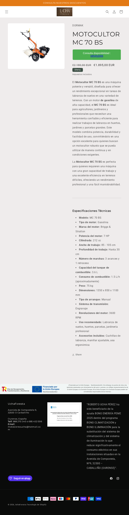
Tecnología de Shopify (36, 505)
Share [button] (79, 354)
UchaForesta (20, 505)
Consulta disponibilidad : (97, 54)
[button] (6, 11)
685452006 (96, 56)
